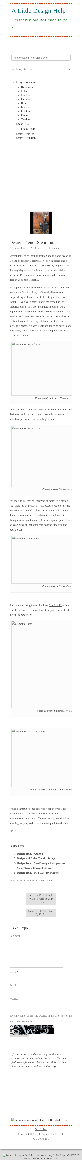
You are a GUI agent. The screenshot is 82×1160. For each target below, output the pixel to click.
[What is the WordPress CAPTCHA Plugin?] (32, 1033)
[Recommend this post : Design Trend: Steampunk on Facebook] (17, 838)
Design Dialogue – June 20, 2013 (41, 913)
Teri (42, 248)
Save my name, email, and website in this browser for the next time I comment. (41, 1018)
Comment (15, 936)
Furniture (26, 99)
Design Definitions (26, 137)
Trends (49, 880)
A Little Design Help (38, 10)
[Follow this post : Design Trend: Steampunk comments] (48, 838)
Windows (26, 119)
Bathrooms (27, 87)
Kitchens (25, 107)
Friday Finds (28, 128)
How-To (25, 103)
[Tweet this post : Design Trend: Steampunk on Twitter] (42, 838)
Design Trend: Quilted (30, 853)
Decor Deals (22, 124)
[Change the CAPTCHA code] (12, 1028)
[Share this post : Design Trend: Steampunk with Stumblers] (32, 838)
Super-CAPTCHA (47, 1158)
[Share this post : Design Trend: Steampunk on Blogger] (12, 838)
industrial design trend (53, 306)
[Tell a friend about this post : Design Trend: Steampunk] (58, 838)
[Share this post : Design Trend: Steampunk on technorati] (37, 838)
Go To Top (41, 1129)
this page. (51, 1066)
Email (14, 985)
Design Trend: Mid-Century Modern (38, 872)
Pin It (13, 830)
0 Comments (53, 248)
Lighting (25, 111)
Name (14, 972)
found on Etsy (56, 605)
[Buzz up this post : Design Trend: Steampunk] (22, 838)
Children (25, 95)
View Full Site (41, 1139)
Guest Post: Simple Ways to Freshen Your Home (41, 898)
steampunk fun (52, 610)
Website (14, 998)
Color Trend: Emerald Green (34, 868)
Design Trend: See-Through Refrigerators (41, 863)
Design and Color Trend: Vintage (36, 858)
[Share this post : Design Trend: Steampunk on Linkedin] (27, 838)
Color (24, 91)
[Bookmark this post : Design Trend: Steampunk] (53, 838)
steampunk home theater (44, 321)
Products (25, 115)
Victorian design (18, 306)
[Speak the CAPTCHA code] (12, 1032)
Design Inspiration (26, 82)
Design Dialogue (25, 133)
